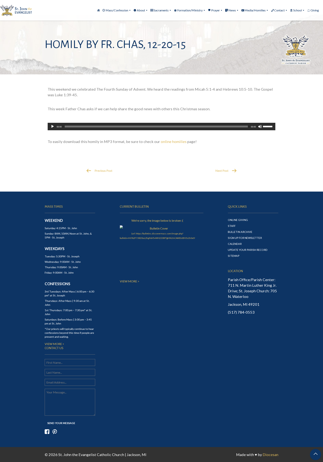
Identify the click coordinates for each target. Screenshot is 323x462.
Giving (314, 10)
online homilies (174, 141)
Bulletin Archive (240, 231)
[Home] (98, 10)
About (141, 10)
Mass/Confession (117, 10)
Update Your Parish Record (247, 249)
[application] (161, 126)
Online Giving (238, 219)
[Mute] (260, 126)
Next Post (222, 170)
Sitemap (233, 255)
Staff (232, 225)
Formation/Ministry (190, 10)
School (297, 10)
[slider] (268, 126)
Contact (279, 10)
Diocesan (270, 454)
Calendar (235, 243)
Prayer (215, 10)
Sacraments (161, 10)
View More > (54, 344)
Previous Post (103, 170)
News (232, 10)
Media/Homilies (255, 10)
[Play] (52, 126)
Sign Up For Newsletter (245, 237)
